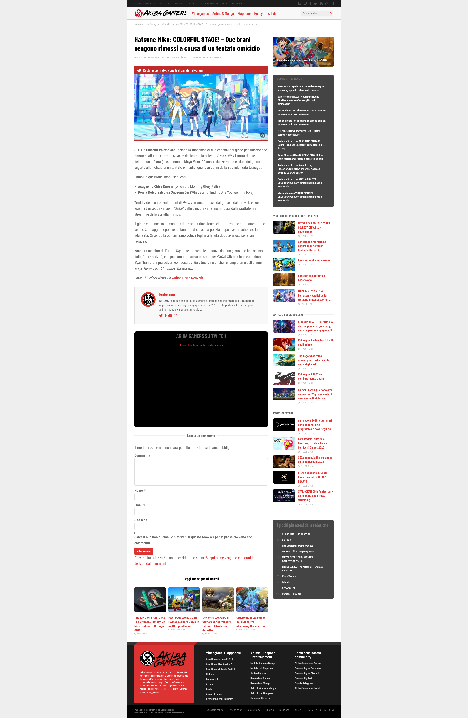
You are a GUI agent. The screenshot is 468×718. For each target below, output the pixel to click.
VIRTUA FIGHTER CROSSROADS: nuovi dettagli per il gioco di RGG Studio (300, 183)
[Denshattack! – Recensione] (284, 269)
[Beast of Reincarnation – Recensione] (284, 285)
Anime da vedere (209, 3)
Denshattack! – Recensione (314, 260)
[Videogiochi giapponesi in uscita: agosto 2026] (303, 65)
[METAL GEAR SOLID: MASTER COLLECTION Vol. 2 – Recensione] (284, 232)
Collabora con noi (215, 710)
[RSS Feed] (299, 3)
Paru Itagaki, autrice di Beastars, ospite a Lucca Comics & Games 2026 (312, 443)
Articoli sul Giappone (261, 693)
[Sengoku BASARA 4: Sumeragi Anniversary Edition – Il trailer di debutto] (218, 611)
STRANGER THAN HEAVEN (296, 534)
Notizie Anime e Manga (262, 663)
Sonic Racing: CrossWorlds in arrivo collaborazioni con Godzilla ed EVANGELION (299, 169)
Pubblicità (270, 710)
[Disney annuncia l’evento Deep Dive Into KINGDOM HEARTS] (284, 482)
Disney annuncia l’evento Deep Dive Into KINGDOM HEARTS (312, 477)
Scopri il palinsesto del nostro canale (201, 345)
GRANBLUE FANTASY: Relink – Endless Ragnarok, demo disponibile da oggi (301, 145)
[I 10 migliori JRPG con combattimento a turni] (284, 383)
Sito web (140, 520)
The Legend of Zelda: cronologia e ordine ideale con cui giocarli (313, 360)
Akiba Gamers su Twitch (308, 663)
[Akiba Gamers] (161, 16)
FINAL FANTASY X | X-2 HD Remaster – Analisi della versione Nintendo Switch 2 (314, 295)
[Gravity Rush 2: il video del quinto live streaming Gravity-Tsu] (252, 611)
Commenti (174, 57)
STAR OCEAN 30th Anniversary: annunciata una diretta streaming (316, 495)
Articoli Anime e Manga (263, 688)
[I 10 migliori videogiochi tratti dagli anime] (284, 349)
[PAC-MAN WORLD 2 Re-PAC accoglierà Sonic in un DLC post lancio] (184, 611)
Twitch (271, 13)
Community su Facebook (308, 668)
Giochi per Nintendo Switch (220, 669)
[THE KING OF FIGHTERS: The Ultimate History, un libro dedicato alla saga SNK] (150, 611)
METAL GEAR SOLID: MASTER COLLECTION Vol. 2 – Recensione (314, 227)
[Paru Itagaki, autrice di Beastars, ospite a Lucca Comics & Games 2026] (284, 448)
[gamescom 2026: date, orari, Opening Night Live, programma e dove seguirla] (284, 430)
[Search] (331, 13)
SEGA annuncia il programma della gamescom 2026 (315, 459)
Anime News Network (187, 278)
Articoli (210, 684)
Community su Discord (307, 673)
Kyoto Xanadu (289, 576)
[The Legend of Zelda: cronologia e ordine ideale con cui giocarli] (284, 365)
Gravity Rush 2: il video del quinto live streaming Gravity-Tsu (251, 622)
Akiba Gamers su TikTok (308, 688)
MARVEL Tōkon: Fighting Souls (298, 551)
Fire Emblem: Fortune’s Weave (297, 545)
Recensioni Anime (260, 678)
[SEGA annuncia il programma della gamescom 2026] (284, 467)
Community (165, 3)
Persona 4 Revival (291, 593)
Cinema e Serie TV (260, 698)
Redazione (180, 3)
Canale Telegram (304, 683)
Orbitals (286, 582)
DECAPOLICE (288, 588)
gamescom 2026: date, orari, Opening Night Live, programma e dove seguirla (315, 424)
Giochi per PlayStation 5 (219, 664)
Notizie (166, 24)
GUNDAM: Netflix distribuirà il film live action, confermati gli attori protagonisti (299, 100)
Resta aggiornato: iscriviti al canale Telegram (173, 70)
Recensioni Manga (260, 683)
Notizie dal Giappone (261, 668)
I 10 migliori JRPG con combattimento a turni (311, 376)
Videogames (200, 13)
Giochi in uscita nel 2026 (234, 3)
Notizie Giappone (214, 57)
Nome (138, 490)
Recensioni (212, 679)
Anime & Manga (223, 13)
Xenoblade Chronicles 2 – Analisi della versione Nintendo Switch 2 (313, 246)
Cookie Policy (253, 710)
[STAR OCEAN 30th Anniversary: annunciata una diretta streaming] (284, 501)
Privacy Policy (235, 710)
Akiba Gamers (141, 24)
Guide (209, 689)
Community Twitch (305, 678)
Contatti (193, 3)
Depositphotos (167, 710)
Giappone (244, 13)
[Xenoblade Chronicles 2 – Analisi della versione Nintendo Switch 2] (284, 251)
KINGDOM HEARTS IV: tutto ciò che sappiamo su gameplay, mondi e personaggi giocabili (315, 326)
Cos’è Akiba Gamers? (144, 3)
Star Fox (286, 539)
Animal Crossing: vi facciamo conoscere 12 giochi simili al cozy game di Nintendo (315, 394)
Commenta (142, 455)
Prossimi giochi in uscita (219, 699)
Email (138, 505)
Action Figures (258, 673)
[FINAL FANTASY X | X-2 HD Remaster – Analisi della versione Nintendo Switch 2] (284, 300)
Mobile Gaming (191, 57)
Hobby (258, 13)
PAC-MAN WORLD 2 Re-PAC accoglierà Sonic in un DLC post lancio (183, 622)
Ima (280, 110)
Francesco (283, 86)
